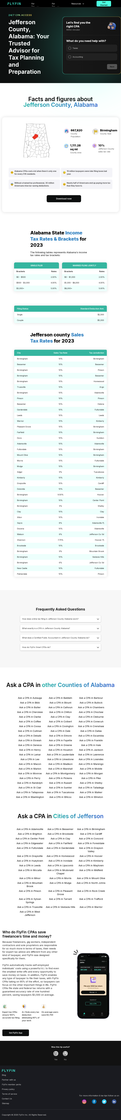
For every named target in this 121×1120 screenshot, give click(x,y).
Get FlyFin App (15, 1033)
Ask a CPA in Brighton (30, 833)
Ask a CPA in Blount (60, 702)
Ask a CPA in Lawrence (91, 754)
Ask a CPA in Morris (60, 878)
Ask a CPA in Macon (30, 764)
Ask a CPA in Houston (60, 749)
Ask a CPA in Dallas (91, 731)
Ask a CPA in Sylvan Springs (30, 901)
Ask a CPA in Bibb (30, 702)
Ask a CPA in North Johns (91, 883)
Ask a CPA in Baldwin (60, 698)
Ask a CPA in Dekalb (30, 735)
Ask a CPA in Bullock (91, 702)
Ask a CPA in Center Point (30, 838)
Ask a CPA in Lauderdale (60, 754)
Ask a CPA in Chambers (91, 707)
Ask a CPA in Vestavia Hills (60, 907)
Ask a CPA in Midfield (91, 870)
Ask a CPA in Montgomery (60, 773)
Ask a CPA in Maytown (91, 865)
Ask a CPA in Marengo (91, 764)
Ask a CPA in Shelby (91, 782)
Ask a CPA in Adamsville (30, 829)
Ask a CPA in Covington (60, 726)
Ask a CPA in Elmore (60, 735)
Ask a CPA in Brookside (60, 833)
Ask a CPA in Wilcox (60, 797)
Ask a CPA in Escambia (91, 735)
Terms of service (9, 1094)
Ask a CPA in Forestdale (91, 843)
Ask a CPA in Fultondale (30, 848)
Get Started (103, 3)
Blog (4, 1075)
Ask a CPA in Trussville (30, 907)
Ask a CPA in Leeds (30, 865)
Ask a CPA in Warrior (91, 907)
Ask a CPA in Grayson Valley (91, 850)
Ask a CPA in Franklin (91, 740)
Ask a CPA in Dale (60, 731)
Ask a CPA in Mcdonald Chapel (60, 872)
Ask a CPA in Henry (30, 749)
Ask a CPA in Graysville (30, 856)
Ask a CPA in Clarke (30, 716)
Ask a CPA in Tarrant (60, 899)
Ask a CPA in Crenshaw (91, 726)
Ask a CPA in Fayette (60, 740)
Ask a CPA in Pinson (30, 891)
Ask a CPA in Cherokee (30, 712)
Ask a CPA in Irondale (60, 860)
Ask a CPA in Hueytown (30, 860)
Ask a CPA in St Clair (30, 787)
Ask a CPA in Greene (60, 745)
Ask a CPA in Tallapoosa (30, 792)
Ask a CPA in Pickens (60, 778)
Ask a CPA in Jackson (91, 749)
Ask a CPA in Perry (29, 778)
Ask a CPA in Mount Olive (91, 878)
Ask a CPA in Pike (91, 778)
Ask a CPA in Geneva (30, 745)
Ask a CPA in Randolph (30, 782)
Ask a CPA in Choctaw (91, 712)
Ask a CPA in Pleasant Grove (60, 893)
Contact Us (7, 1098)
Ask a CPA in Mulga (60, 883)
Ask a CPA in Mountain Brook (30, 885)
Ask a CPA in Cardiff (91, 833)
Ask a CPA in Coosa (30, 726)
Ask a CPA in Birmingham (91, 829)
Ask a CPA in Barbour (91, 698)
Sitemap (5, 1103)
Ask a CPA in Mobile (91, 768)
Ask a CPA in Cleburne (91, 716)
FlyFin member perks (11, 1084)
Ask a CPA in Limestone (60, 759)
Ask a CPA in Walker (91, 792)
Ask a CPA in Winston (91, 797)
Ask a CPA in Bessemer (60, 829)
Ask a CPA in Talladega (91, 787)
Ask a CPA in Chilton (60, 712)
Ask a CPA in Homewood (60, 856)
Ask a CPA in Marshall (60, 768)
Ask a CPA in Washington (30, 797)
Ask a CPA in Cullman (30, 731)
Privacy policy (8, 1089)
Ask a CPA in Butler (30, 707)
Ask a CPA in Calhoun (60, 707)
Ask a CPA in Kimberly (91, 860)
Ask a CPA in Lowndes (91, 759)
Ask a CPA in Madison (60, 764)
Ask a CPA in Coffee (30, 721)
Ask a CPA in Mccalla (30, 870)
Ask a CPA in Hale (91, 745)
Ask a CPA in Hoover (91, 856)
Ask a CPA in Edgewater (30, 843)
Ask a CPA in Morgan (91, 773)
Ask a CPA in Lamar (30, 754)
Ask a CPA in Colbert (60, 721)
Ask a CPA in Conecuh (91, 721)
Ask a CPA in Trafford (91, 899)
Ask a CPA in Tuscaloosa (60, 792)
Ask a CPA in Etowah (29, 740)
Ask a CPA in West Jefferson (30, 913)
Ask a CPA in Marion (30, 768)
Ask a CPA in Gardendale (60, 848)
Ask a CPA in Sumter (60, 787)
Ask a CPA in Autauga (30, 698)
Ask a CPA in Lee (30, 759)
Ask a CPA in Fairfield (60, 843)
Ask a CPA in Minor (30, 878)
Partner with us (9, 1080)
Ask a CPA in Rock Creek (91, 891)
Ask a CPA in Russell (60, 782)
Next (112, 66)
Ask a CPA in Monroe (30, 773)
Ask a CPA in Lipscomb (60, 865)
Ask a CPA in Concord (91, 838)
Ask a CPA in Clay (60, 716)
